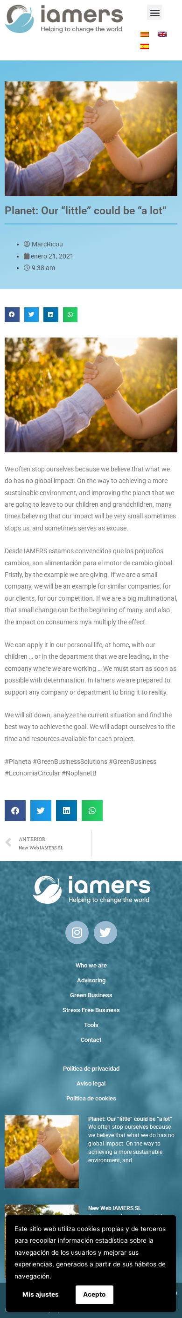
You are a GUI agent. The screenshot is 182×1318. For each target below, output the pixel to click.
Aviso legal (91, 1083)
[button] (154, 12)
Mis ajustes (40, 1294)
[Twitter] (105, 932)
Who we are (91, 965)
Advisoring (91, 980)
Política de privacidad (91, 1068)
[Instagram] (77, 932)
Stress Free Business (91, 1010)
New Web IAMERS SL (114, 1208)
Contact (91, 1039)
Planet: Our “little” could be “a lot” (130, 1119)
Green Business (91, 995)
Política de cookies (91, 1098)
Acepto (94, 1294)
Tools (91, 1024)
